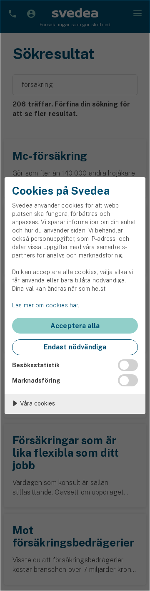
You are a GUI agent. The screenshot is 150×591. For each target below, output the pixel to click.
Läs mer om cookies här (45, 305)
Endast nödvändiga (75, 347)
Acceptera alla (75, 326)
